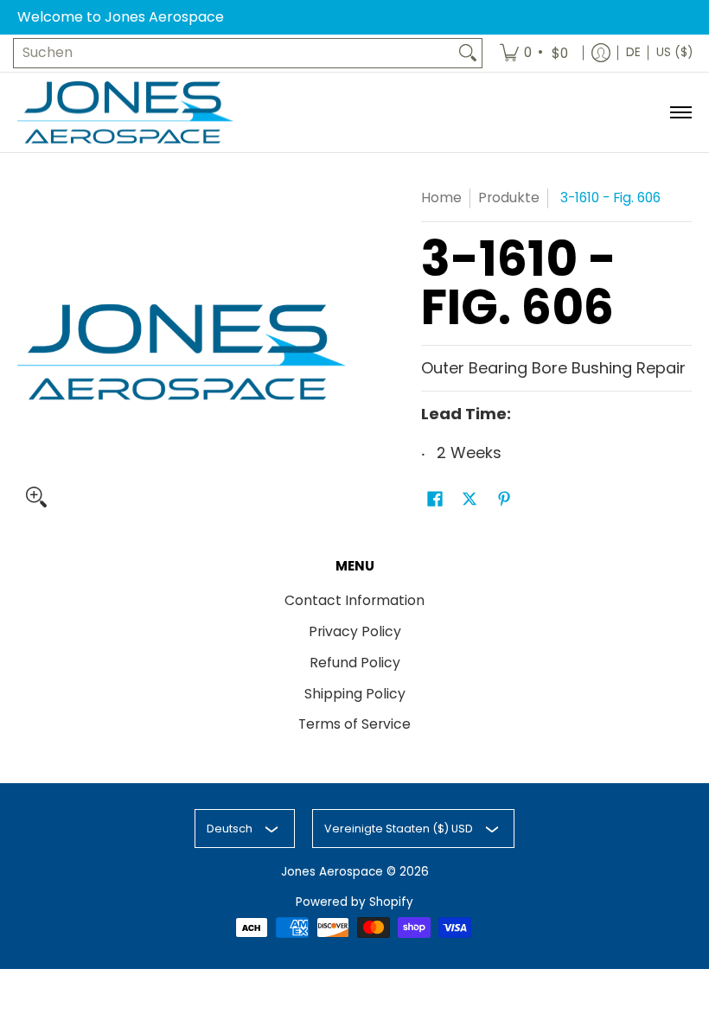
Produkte (509, 197)
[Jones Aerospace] (125, 113)
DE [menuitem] (633, 52)
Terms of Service (354, 724)
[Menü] (680, 113)
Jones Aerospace (332, 872)
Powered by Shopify (354, 902)
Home (441, 197)
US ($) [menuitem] (674, 52)
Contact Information (354, 600)
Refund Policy (355, 663)
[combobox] (234, 53)
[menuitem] (535, 53)
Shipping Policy (355, 694)
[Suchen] (468, 53)
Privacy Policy (355, 631)
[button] (435, 500)
